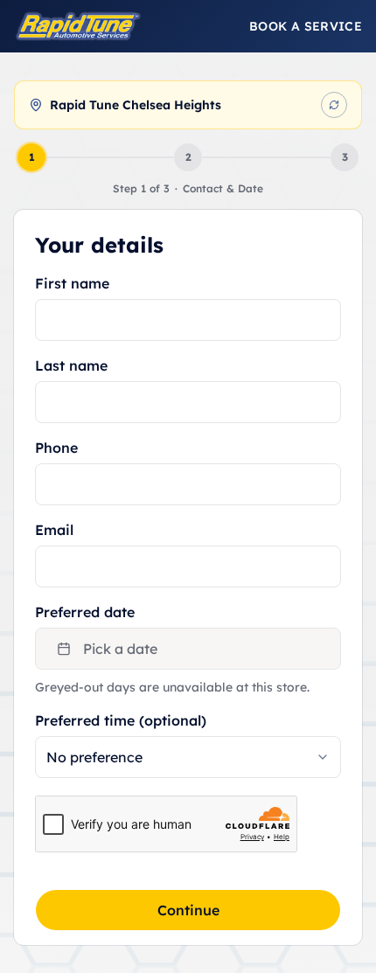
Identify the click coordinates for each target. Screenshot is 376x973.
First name (72, 283)
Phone (56, 448)
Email (54, 530)
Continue (188, 910)
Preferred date (85, 612)
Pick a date (120, 648)
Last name (71, 365)
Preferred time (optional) (120, 720)
